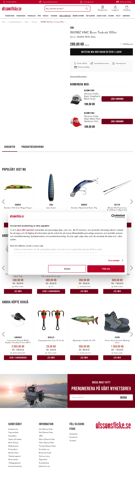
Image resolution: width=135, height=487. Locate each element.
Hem (4, 22)
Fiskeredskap (20, 16)
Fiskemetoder (9, 16)
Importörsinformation (78, 76)
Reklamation (13, 446)
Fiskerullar (31, 16)
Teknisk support (14, 456)
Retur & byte (13, 442)
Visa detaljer (114, 260)
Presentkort (13, 449)
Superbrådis (13, 432)
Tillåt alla (106, 269)
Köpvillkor (12, 436)
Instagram (73, 434)
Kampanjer (126, 16)
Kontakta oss (44, 449)
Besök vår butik (45, 453)
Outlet (118, 16)
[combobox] (67, 8)
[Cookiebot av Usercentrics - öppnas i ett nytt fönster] (113, 216)
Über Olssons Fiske (46, 442)
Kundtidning (44, 463)
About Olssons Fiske (47, 439)
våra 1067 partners (26, 230)
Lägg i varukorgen (51, 291)
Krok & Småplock (65, 16)
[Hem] (11, 9)
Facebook (73, 437)
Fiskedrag (54, 16)
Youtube (72, 440)
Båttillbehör (90, 16)
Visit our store (44, 456)
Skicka (123, 397)
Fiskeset (46, 16)
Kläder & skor (101, 16)
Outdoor (111, 16)
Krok (26, 22)
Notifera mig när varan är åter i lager (101, 51)
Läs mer (18, 291)
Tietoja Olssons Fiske (47, 446)
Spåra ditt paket (15, 439)
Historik (87, 45)
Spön (39, 16)
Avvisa (67, 269)
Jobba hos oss (44, 466)
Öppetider (43, 459)
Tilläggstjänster (14, 463)
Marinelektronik (78, 16)
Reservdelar (13, 459)
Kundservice (13, 429)
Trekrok (34, 22)
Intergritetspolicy (15, 466)
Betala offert (13, 453)
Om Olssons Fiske (46, 429)
